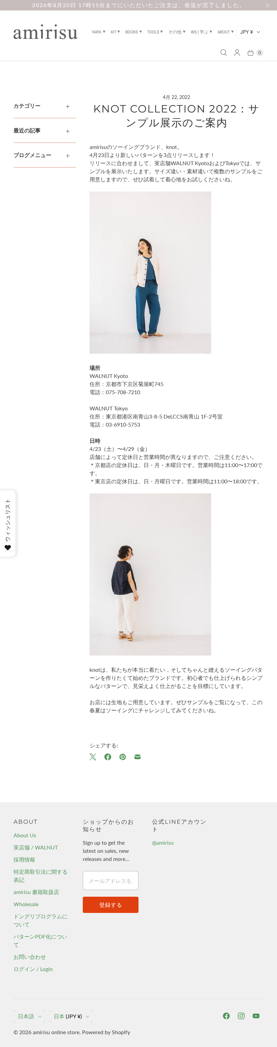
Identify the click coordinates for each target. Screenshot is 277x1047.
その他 (174, 32)
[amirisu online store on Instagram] (241, 1016)
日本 (68, 1016)
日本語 (26, 1016)
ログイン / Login (33, 969)
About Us (25, 835)
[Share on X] (95, 756)
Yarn (96, 32)
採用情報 (24, 859)
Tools (153, 32)
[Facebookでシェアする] (107, 756)
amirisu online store (56, 1032)
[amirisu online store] (46, 31)
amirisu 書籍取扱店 (36, 892)
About (224, 32)
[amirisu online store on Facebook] (226, 1016)
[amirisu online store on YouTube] (256, 1016)
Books (131, 32)
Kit (113, 32)
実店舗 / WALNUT (36, 847)
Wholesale (26, 904)
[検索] (223, 53)
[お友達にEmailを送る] (137, 756)
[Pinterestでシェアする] (122, 756)
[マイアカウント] (237, 53)
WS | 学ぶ (199, 32)
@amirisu (163, 842)
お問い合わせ (30, 956)
